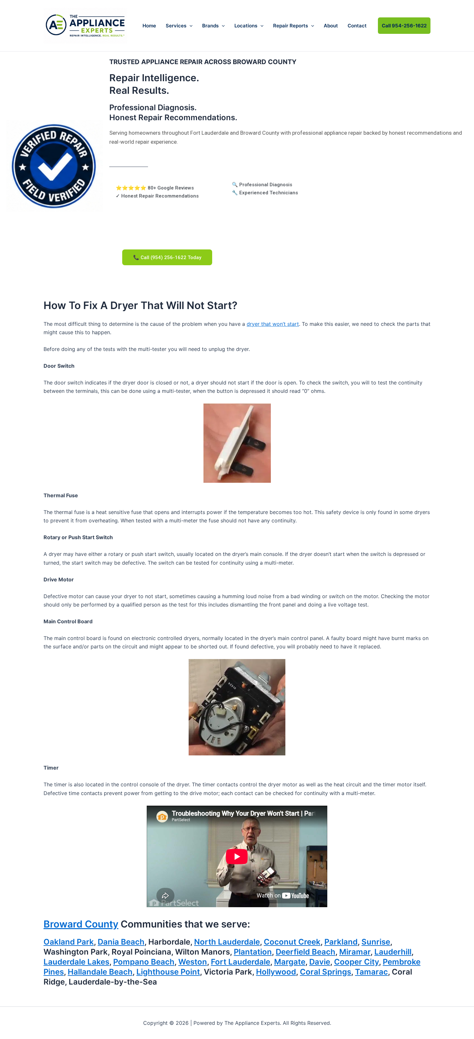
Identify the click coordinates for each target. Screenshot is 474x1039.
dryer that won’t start (273, 324)
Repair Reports (290, 26)
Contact (357, 26)
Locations (245, 26)
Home (149, 26)
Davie (319, 961)
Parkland (341, 942)
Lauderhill (392, 951)
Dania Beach (121, 942)
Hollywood (276, 971)
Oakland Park (69, 942)
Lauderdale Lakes (76, 961)
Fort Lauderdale (240, 961)
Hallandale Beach (100, 971)
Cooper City (356, 961)
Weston (192, 961)
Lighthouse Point (168, 971)
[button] (189, 25)
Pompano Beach (143, 961)
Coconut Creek (292, 942)
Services (176, 26)
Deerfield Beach (305, 951)
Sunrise (375, 942)
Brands (210, 26)
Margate (289, 961)
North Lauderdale (227, 942)
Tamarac (371, 971)
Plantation (253, 951)
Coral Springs (325, 971)
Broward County (81, 924)
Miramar (354, 951)
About (331, 26)
